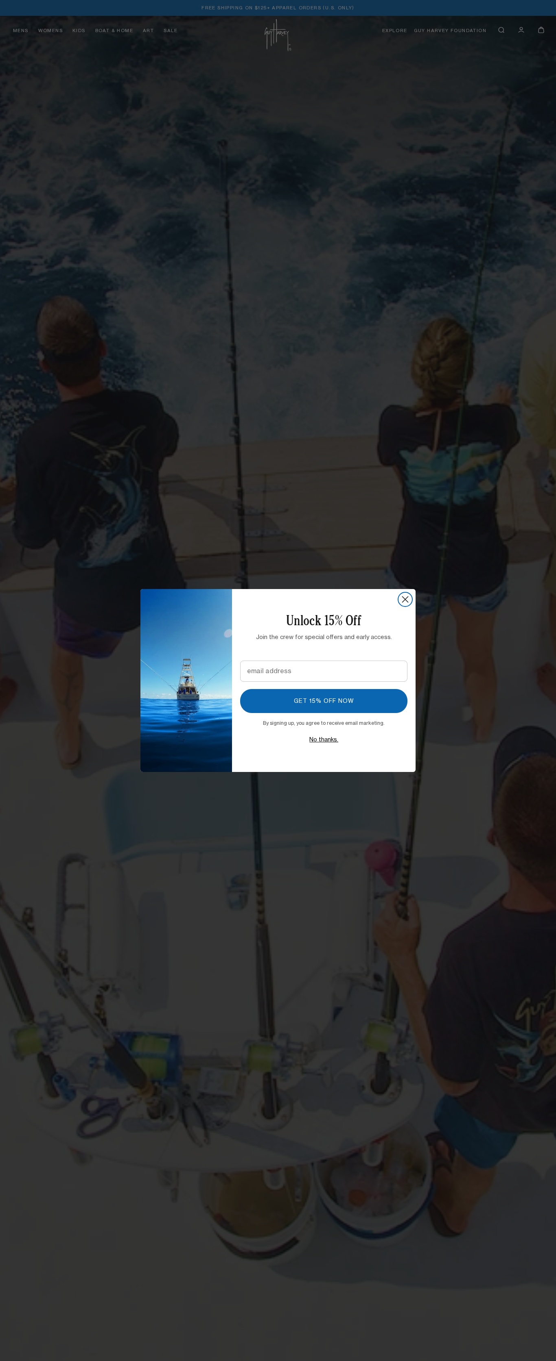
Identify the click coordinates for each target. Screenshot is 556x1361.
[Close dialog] (405, 599)
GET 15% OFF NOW (324, 701)
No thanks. (323, 740)
